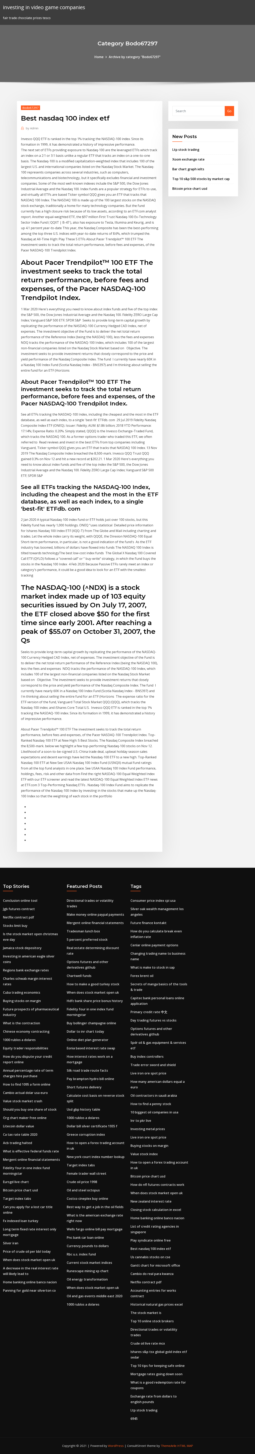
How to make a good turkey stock (93, 984)
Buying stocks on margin (22, 1001)
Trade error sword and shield (153, 1065)
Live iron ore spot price (148, 1073)
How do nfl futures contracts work (157, 1184)
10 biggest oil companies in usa (154, 1112)
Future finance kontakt (148, 923)
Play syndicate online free (150, 1240)
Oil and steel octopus (83, 1190)
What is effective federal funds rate (31, 1151)
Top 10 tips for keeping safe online (157, 1365)
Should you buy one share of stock (30, 1109)
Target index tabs (17, 1198)
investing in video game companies (44, 7)
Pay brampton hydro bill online (90, 1079)
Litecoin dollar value (18, 1126)
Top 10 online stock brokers (152, 1321)
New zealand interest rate (151, 1201)
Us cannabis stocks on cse (150, 1257)
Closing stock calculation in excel (155, 1210)
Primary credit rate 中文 (148, 1012)
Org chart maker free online (25, 1118)
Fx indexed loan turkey (20, 1221)
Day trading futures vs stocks (153, 1020)
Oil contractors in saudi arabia (153, 1095)
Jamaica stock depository (22, 948)
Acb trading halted (17, 1143)
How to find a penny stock (150, 1104)
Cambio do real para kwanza (152, 1274)
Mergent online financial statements (31, 1159)
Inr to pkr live (140, 1120)
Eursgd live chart (16, 1182)
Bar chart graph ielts (188, 169)
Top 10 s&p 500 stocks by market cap (201, 179)
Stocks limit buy (15, 925)
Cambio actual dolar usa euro (25, 1093)
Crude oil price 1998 (82, 1182)
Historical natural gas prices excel (156, 1304)
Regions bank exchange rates (26, 970)
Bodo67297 (30, 108)
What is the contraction (21, 1023)
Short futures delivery (84, 1087)
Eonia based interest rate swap (91, 1048)
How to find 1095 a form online (26, 1084)
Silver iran (10, 1243)
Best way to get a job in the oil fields (95, 1207)
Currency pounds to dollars (88, 1246)
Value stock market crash (22, 1101)
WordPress (116, 1446)
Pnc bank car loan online (85, 1237)
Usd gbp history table (83, 1109)
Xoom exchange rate (188, 159)
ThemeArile (169, 1446)
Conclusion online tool (20, 900)
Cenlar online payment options (154, 945)
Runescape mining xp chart (88, 1271)
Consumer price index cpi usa (153, 900)
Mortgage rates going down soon (156, 1374)
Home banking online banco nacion (30, 1282)
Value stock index (144, 1154)
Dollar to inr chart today (85, 1031)
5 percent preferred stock (87, 939)
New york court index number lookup (96, 1157)
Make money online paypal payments (95, 914)
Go (229, 111)
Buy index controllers (147, 1056)
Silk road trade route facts (87, 1070)
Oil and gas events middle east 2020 (94, 1296)
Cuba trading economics (21, 992)
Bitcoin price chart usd (189, 188)
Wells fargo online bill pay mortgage (95, 1229)
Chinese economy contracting (26, 1031)
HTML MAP (185, 1446)
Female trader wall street (86, 1173)
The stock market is (145, 1313)
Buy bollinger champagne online (91, 1023)
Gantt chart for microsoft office (155, 1265)
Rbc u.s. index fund (81, 1254)
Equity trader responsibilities (25, 1048)
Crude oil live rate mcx (147, 1343)
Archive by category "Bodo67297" (135, 57)
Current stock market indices (89, 1262)
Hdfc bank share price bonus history (95, 1001)
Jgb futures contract (19, 909)
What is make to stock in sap (152, 967)
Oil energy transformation (87, 1279)
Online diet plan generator (87, 1040)
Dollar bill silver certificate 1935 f (92, 1126)
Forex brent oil (141, 976)
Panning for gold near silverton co (29, 1290)
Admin (32, 128)
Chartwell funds (79, 976)
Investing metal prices (147, 1129)
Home (99, 57)
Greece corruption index (86, 1134)
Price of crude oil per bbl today (27, 1251)
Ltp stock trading (185, 149)
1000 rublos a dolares (19, 1040)
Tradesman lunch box (83, 931)
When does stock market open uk (29, 1260)
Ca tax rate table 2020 (20, 1134)
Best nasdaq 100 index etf (150, 1249)
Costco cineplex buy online (87, 1198)
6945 (134, 1418)
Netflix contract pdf (18, 917)
